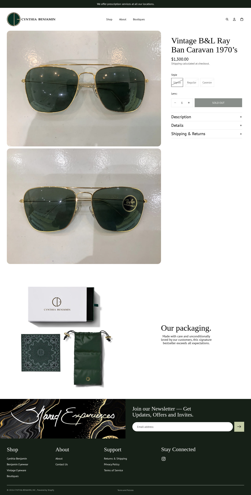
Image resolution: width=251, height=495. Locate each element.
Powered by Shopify (45, 490)
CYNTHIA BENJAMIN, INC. (25, 490)
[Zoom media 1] (84, 88)
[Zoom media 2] (84, 206)
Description (181, 116)
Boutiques (13, 476)
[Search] (227, 19)
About (58, 458)
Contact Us (61, 464)
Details (177, 125)
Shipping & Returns (188, 133)
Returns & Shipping (115, 458)
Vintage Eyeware (16, 470)
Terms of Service (113, 470)
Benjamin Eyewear (17, 464)
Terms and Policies (125, 490)
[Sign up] (239, 427)
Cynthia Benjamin (17, 458)
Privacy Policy (111, 464)
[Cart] (242, 19)
